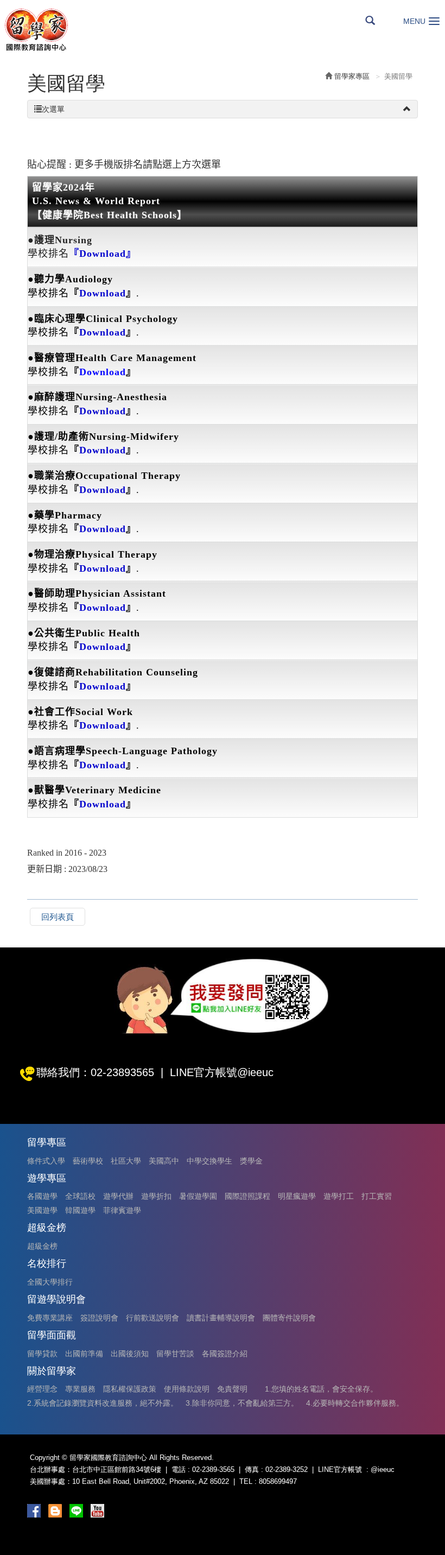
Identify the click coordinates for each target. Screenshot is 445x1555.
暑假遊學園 (198, 1196)
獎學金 (251, 1160)
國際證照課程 (247, 1196)
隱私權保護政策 (129, 1389)
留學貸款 (42, 1353)
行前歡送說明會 (152, 1317)
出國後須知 (130, 1353)
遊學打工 (338, 1196)
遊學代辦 (118, 1196)
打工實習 (376, 1196)
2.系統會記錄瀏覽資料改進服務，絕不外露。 (102, 1403)
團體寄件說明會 (289, 1317)
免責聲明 (232, 1389)
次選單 (53, 109)
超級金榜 (42, 1246)
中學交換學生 (209, 1160)
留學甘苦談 (175, 1353)
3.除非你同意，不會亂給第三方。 (242, 1403)
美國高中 (164, 1160)
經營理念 (42, 1389)
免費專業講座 (50, 1317)
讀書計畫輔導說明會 (221, 1317)
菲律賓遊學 (122, 1210)
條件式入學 (46, 1160)
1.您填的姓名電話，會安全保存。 (321, 1389)
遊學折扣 (156, 1196)
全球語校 (80, 1196)
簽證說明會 (99, 1317)
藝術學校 (88, 1160)
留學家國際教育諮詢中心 (36, 29)
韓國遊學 (80, 1210)
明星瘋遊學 (297, 1196)
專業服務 (80, 1389)
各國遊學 (42, 1196)
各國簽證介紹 (224, 1353)
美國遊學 (42, 1210)
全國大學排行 (50, 1282)
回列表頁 (57, 916)
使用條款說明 (186, 1389)
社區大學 (126, 1160)
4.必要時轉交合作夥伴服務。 (355, 1403)
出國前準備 (84, 1353)
